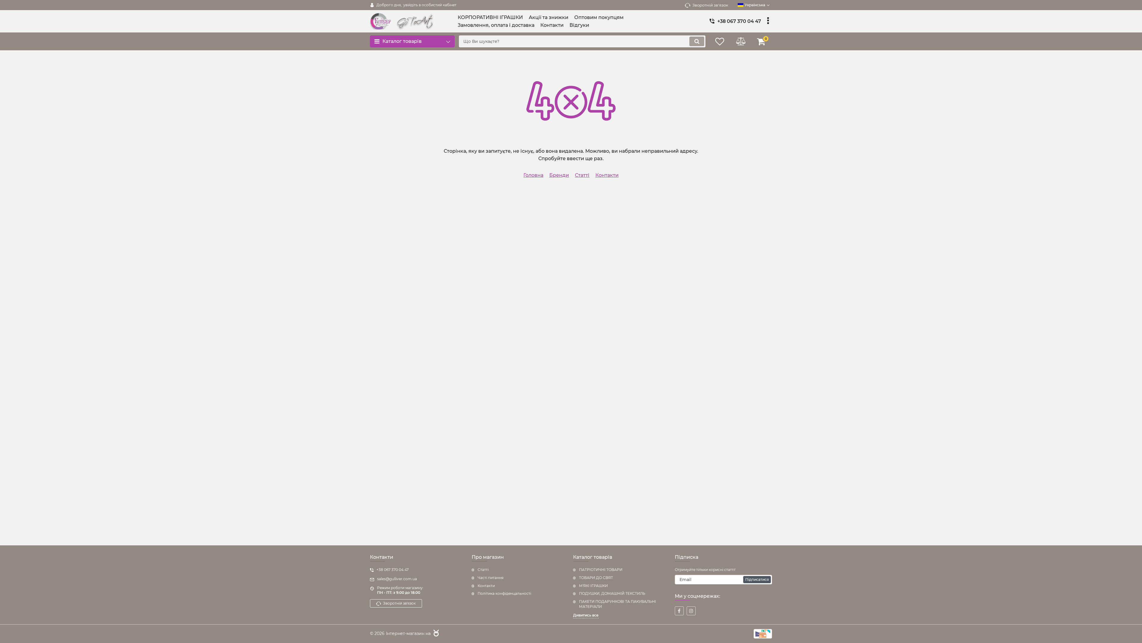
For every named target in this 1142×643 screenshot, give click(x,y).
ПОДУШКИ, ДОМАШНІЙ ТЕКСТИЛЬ (612, 593)
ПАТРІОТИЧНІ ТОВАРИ (600, 569)
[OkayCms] (435, 633)
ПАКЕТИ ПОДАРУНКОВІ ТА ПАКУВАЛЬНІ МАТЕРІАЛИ (617, 604)
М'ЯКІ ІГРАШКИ (593, 585)
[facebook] (679, 610)
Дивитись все (586, 615)
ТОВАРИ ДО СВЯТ (596, 577)
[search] (696, 41)
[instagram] (691, 610)
